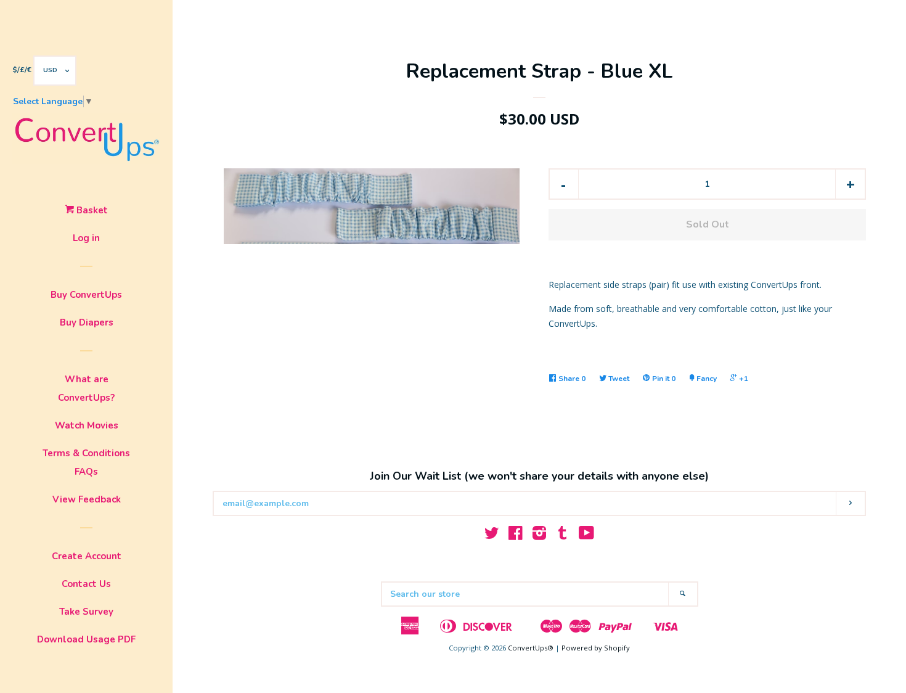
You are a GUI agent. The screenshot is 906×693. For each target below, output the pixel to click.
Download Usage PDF (86, 639)
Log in (86, 238)
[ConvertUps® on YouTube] (586, 535)
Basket (91, 210)
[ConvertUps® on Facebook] (515, 535)
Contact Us (86, 584)
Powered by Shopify (595, 647)
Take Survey (86, 611)
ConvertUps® (530, 647)
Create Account (86, 556)
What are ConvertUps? (86, 388)
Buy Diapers (86, 322)
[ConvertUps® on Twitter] (491, 535)
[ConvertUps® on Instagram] (539, 535)
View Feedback (86, 499)
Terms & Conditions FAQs (86, 462)
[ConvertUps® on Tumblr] (562, 535)
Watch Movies (86, 425)
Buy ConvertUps (86, 295)
